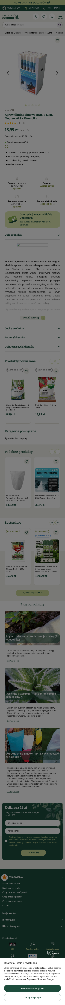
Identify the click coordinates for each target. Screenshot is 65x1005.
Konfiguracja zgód (32, 997)
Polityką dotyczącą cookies (18, 971)
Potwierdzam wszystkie (32, 988)
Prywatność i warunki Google (40, 979)
